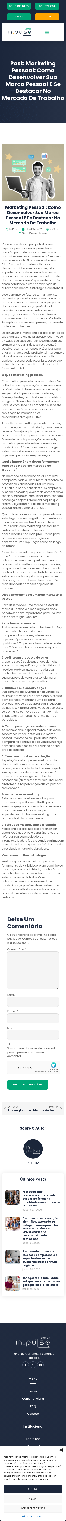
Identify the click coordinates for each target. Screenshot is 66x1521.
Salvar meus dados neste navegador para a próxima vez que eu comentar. (32, 1052)
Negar (33, 1499)
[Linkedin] (40, 1364)
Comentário (16, 949)
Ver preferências (33, 1508)
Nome (12, 995)
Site (9, 1028)
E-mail (12, 1011)
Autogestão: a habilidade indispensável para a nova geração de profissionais (41, 1281)
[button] (60, 1450)
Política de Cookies (31, 1516)
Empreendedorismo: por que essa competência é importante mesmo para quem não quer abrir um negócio (40, 1258)
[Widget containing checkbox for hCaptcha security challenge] (33, 1067)
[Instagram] (33, 1364)
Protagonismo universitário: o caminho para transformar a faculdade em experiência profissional (41, 1198)
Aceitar (33, 1489)
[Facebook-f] (25, 1364)
